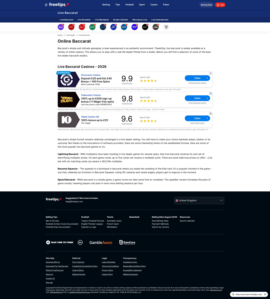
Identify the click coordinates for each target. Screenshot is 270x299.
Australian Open (114, 221)
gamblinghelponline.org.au (79, 292)
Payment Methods (160, 224)
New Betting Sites (160, 221)
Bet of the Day (52, 221)
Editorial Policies (78, 274)
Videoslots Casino (91, 95)
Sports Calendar (187, 221)
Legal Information (108, 262)
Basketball (134, 217)
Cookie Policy (107, 274)
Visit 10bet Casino (197, 123)
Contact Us (50, 278)
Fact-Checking (78, 262)
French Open (113, 224)
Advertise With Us (53, 262)
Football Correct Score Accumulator (62, 224)
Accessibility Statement (132, 270)
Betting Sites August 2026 (164, 217)
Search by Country (160, 227)
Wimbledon (112, 227)
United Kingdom (187, 200)
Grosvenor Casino (91, 75)
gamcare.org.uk (216, 290)
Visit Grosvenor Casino (197, 83)
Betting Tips (51, 217)
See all (166, 27)
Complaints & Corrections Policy (85, 266)
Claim (197, 78)
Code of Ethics (78, 270)
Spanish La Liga (88, 227)
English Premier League (92, 224)
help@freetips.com (74, 201)
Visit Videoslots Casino (197, 103)
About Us (49, 274)
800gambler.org (56, 292)
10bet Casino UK (90, 116)
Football (85, 217)
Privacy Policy (107, 270)
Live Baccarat (68, 12)
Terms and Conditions (110, 266)
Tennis (110, 217)
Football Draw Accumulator (58, 227)
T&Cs (175, 89)
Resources (185, 217)
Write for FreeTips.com (54, 270)
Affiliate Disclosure (130, 274)
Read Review (127, 83)
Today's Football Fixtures (92, 221)
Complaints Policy (130, 262)
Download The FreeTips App (57, 266)
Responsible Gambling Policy (134, 266)
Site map (49, 282)
